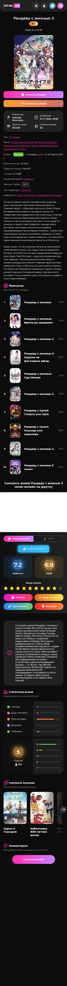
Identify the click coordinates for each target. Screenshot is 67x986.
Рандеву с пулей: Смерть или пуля (36, 412)
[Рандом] (52, 6)
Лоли (23, 149)
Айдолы (14, 149)
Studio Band (43, 195)
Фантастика (10, 145)
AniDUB (21, 195)
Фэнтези (51, 142)
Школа (35, 145)
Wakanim (29, 179)
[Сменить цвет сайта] (36, 6)
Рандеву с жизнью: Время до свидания (38, 320)
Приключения (19, 142)
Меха (6, 149)
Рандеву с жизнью (37, 302)
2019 (39, 154)
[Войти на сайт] (44, 6)
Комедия (33, 142)
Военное (45, 145)
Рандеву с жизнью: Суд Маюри (38, 375)
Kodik (50, 539)
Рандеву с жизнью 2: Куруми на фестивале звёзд (39, 357)
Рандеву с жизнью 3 (39, 394)
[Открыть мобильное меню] (60, 6)
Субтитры (25, 190)
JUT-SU (11, 5)
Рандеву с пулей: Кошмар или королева (36, 430)
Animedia (56, 195)
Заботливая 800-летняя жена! (38, 832)
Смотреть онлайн (36, 94)
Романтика (24, 145)
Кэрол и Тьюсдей (10, 830)
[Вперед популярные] (63, 809)
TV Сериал (14, 137)
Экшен (42, 142)
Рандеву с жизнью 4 (39, 449)
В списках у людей (35, 103)
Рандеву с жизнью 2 (39, 339)
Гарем (54, 145)
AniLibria (31, 195)
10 (61, 588)
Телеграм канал (35, 548)
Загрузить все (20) (33, 859)
